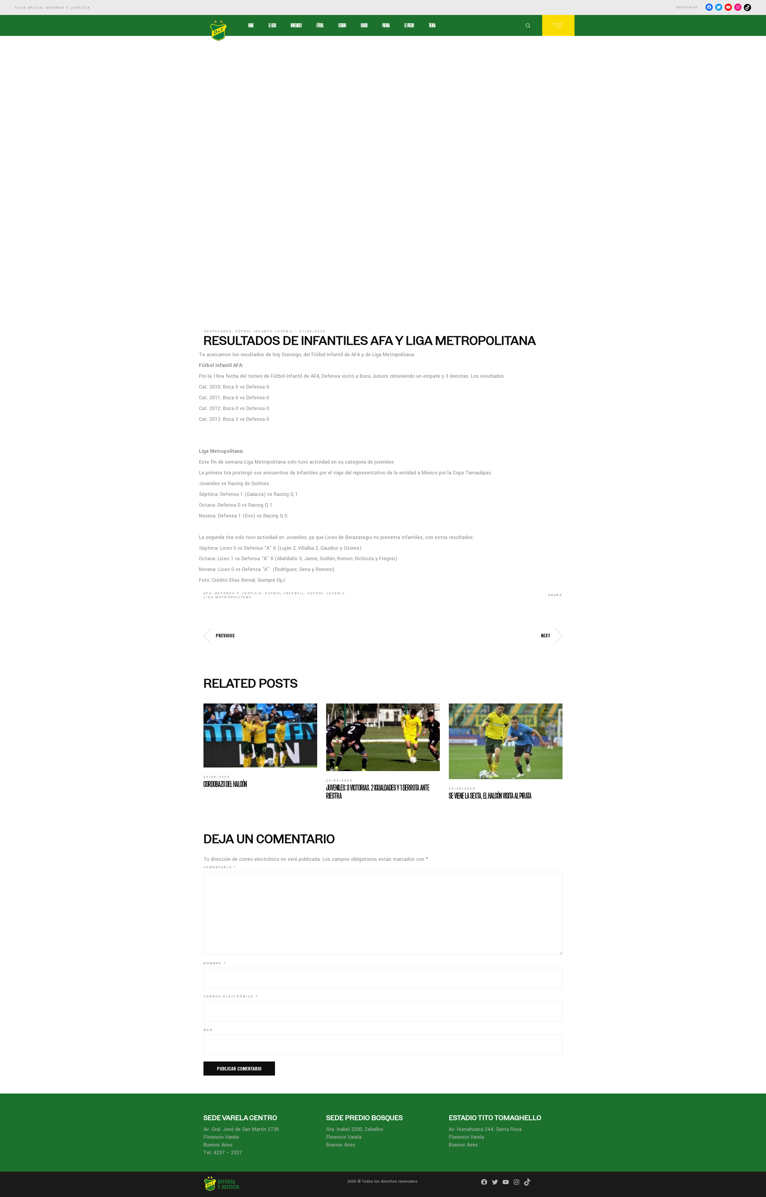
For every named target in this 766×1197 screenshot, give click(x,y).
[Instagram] (737, 7)
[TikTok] (747, 7)
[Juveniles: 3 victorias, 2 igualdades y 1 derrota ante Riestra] (383, 737)
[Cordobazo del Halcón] (260, 735)
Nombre (214, 963)
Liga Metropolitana (227, 597)
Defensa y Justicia (238, 593)
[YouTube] (728, 7)
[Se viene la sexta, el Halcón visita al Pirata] (506, 741)
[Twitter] (718, 7)
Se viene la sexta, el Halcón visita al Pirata (490, 795)
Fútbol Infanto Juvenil (264, 331)
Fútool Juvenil (326, 593)
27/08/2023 (312, 331)
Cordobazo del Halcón (225, 784)
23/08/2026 (216, 777)
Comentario (219, 867)
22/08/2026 (462, 789)
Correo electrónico (230, 996)
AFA (207, 593)
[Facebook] (709, 7)
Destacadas (218, 331)
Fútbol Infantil (284, 593)
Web (208, 1030)
